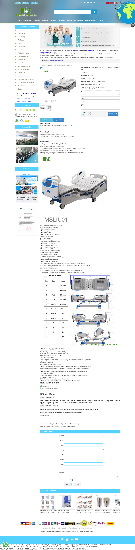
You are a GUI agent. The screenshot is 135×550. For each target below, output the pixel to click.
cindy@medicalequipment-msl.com (71, 412)
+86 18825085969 (89, 531)
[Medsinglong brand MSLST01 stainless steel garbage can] (99, 501)
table (74, 50)
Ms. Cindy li (87, 113)
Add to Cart (113, 114)
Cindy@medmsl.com (52, 531)
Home (19, 20)
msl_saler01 (87, 115)
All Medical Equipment (27, 26)
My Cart (34, 2)
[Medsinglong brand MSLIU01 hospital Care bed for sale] (117, 501)
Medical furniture (58, 60)
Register (25, 2)
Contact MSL (27, 105)
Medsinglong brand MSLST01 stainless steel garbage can (59, 426)
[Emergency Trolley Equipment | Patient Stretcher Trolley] (43, 501)
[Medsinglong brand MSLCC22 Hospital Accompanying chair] (62, 501)
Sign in (18, 2)
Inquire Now (59, 120)
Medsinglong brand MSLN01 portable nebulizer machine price (63, 424)
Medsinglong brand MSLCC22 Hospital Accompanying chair (59, 512)
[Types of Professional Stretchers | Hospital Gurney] (80, 501)
